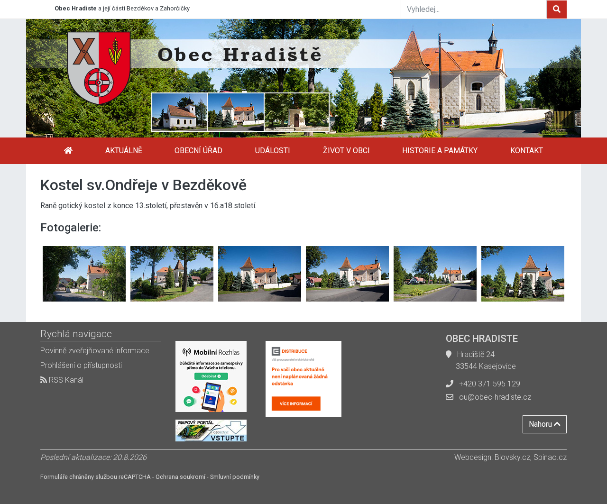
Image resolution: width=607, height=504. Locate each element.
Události (272, 150)
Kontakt (526, 150)
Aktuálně (123, 150)
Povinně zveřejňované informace (94, 350)
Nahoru (541, 424)
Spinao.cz (550, 457)
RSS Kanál (65, 380)
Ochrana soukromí (180, 476)
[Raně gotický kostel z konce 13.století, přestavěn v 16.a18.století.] (84, 274)
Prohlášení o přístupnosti (81, 365)
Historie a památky (440, 150)
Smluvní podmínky (234, 476)
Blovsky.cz (512, 457)
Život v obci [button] (346, 150)
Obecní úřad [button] (198, 150)
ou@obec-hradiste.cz (495, 397)
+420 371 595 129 (489, 383)
